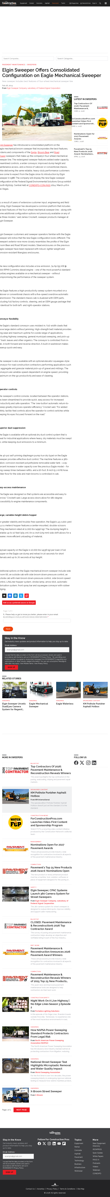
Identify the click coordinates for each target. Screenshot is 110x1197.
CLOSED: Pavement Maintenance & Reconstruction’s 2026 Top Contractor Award (51, 925)
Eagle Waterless (64, 703)
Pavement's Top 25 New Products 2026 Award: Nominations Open (83, 151)
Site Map (80, 1189)
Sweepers (32, 65)
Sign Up (11, 667)
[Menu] (106, 3)
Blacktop (35, 763)
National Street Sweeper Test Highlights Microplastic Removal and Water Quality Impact (51, 1065)
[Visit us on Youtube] (59, 1143)
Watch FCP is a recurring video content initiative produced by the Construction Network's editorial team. (51, 831)
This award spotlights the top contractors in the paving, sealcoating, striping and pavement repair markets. (50, 779)
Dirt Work (35, 945)
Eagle (34, 152)
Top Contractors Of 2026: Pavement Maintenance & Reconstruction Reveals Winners (83, 106)
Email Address (11, 645)
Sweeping (6, 700)
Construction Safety (40, 997)
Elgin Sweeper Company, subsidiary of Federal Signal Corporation (33, 88)
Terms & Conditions (67, 1189)
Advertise (40, 1189)
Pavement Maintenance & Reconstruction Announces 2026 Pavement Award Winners (50, 952)
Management (36, 841)
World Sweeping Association (47, 1072)
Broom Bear (43, 152)
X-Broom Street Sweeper (46, 1091)
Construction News (39, 815)
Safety (33, 887)
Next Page (21, 1110)
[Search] (100, 3)
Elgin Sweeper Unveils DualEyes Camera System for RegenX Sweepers (14, 706)
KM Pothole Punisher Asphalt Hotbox (94, 705)
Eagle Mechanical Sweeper (38, 705)
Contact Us (30, 1189)
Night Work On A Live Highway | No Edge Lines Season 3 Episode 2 (51, 1004)
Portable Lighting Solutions (47, 1011)
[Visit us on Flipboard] (64, 1143)
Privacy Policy (43, 663)
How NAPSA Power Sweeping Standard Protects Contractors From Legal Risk (50, 1033)
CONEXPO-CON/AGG (39, 185)
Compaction (36, 864)
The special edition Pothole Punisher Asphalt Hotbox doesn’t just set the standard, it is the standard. (49, 805)
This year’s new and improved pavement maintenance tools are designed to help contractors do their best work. (47, 987)
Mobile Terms (28, 663)
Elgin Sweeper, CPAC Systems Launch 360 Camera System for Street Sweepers (50, 894)
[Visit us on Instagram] (88, 763)
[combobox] (28, 58)
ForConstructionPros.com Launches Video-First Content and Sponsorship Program (83, 121)
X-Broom (39, 1095)
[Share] (10, 596)
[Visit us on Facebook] (76, 763)
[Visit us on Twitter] (82, 763)
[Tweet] (21, 596)
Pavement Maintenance (13, 65)
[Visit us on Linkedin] (94, 763)
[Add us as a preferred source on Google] (26, 596)
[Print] (4, 596)
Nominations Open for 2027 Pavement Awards (84, 136)
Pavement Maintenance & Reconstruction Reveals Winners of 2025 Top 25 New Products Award (51, 978)
